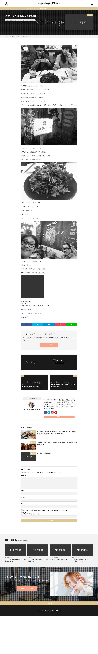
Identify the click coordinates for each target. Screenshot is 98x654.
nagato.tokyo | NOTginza (49, 3)
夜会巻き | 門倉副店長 (43, 453)
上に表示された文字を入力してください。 (31, 513)
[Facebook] (26, 324)
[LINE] (71, 324)
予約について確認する (49, 345)
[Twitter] (37, 324)
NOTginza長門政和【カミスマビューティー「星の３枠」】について (82, 560)
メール (23, 497)
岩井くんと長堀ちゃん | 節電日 (24, 36)
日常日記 (26, 20)
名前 (22, 490)
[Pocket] (60, 324)
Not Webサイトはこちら (27, 588)
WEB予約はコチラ (26, 309)
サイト (22, 503)
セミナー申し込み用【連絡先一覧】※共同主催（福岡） (15, 560)
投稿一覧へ (59, 416)
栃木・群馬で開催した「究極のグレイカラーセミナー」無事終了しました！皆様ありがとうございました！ (57, 432)
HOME (8, 36)
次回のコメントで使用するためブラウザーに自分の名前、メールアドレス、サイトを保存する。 (45, 510)
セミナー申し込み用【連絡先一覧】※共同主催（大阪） (37, 560)
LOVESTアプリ (25, 317)
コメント (23, 475)
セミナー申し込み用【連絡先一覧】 (59, 559)
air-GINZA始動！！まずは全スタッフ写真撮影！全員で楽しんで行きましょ (57, 443)
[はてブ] (49, 324)
